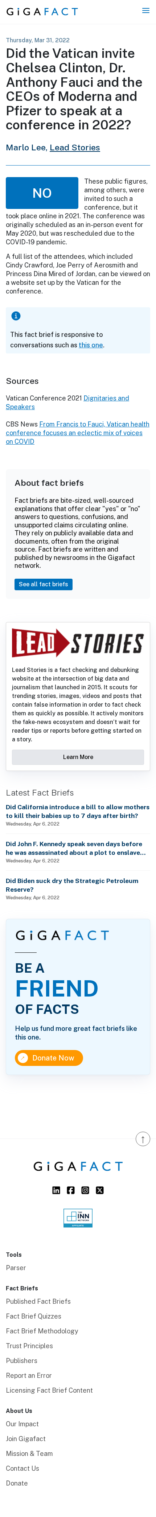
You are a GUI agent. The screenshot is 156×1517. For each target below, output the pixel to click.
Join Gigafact (26, 1439)
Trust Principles (29, 1346)
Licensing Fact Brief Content (49, 1390)
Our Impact (22, 1424)
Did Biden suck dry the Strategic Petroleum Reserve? (72, 885)
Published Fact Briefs (38, 1301)
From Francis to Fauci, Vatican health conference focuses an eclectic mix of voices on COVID (77, 432)
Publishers (21, 1360)
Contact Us (22, 1468)
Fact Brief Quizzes (33, 1316)
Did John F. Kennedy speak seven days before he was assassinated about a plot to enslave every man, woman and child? (74, 848)
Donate (17, 1483)
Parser (16, 1268)
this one (91, 345)
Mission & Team (29, 1453)
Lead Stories (75, 147)
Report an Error (29, 1375)
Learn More (78, 757)
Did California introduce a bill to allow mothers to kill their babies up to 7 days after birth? (77, 811)
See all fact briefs (43, 584)
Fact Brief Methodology (42, 1331)
